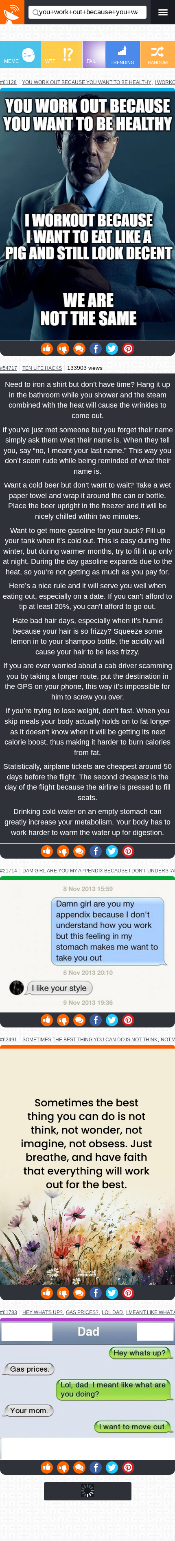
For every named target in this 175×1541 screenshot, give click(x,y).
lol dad (112, 1312)
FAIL (91, 61)
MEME (11, 61)
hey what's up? (42, 1312)
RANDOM (158, 62)
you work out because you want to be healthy (86, 82)
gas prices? (82, 1312)
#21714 (8, 871)
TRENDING (122, 62)
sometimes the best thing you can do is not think (90, 1039)
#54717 (8, 368)
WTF (50, 61)
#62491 (8, 1039)
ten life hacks (42, 368)
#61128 (8, 82)
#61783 (8, 1312)
